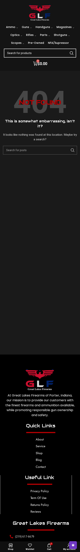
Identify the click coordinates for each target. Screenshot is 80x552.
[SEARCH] (71, 53)
